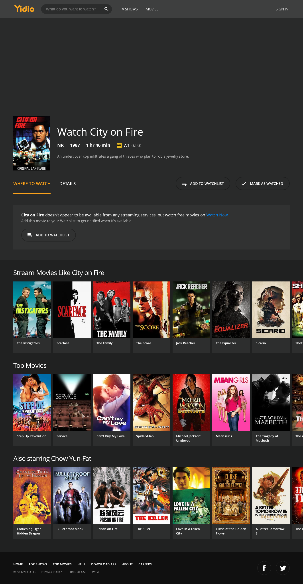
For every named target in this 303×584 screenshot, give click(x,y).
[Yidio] (24, 10)
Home (18, 564)
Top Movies (62, 564)
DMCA (95, 572)
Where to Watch (32, 183)
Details (67, 183)
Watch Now (217, 215)
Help (81, 564)
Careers (145, 564)
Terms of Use (76, 572)
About (127, 564)
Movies (152, 9)
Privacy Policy (52, 572)
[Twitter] (283, 568)
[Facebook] (264, 568)
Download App (103, 564)
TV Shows (129, 9)
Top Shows (38, 564)
